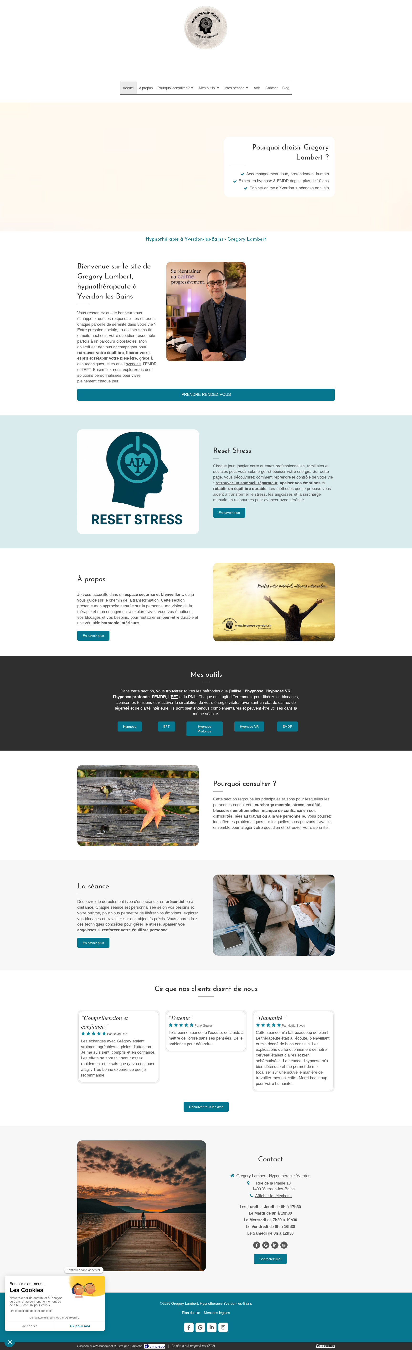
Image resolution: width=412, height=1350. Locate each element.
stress (260, 494)
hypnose (133, 364)
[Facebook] (256, 1245)
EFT (174, 697)
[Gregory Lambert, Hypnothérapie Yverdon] (206, 52)
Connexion (325, 1346)
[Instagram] (284, 1245)
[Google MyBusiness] (265, 1245)
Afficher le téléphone (273, 1196)
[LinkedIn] (274, 1245)
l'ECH (211, 1346)
